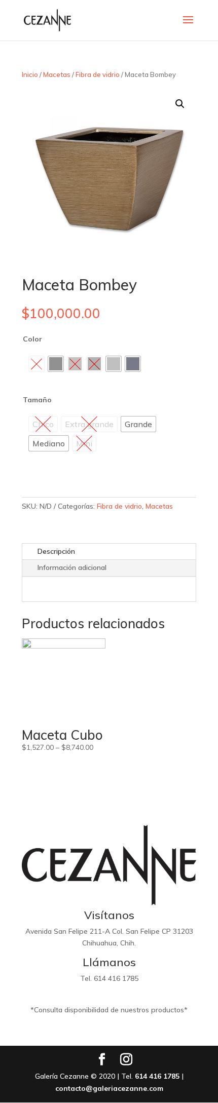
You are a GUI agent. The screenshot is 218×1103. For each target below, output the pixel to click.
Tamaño (37, 399)
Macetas (56, 74)
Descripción (56, 551)
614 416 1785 (157, 1076)
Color (32, 339)
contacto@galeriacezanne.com (109, 1088)
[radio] (55, 363)
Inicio (30, 74)
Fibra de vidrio (98, 74)
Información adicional (72, 567)
